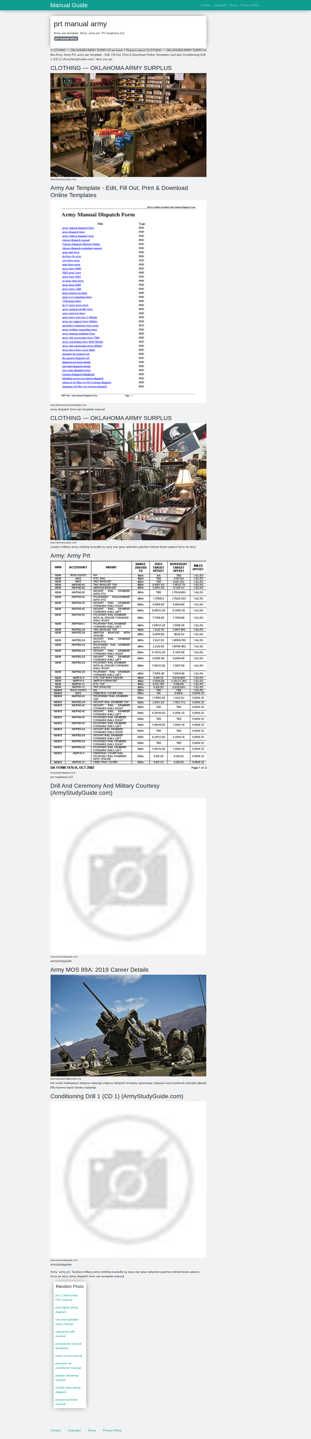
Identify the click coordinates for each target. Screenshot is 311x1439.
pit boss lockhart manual (66, 1402)
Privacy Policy (250, 5)
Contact (206, 5)
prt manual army (66, 38)
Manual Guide (69, 5)
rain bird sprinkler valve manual (67, 1322)
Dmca (234, 5)
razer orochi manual (68, 1355)
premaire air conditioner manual (68, 1365)
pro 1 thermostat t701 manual (66, 1297)
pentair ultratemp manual (66, 1378)
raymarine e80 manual (65, 1334)
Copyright (220, 5)
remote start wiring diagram (67, 1390)
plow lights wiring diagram (66, 1310)
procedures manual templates (68, 1346)
